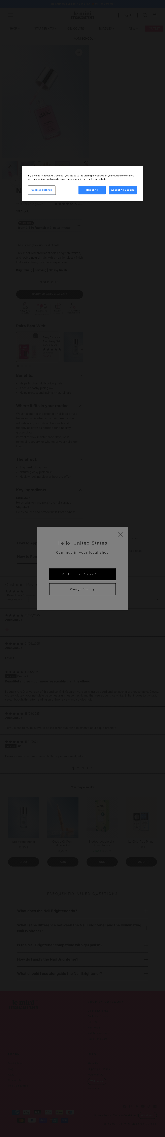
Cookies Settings (41, 189)
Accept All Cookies (123, 189)
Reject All (92, 189)
